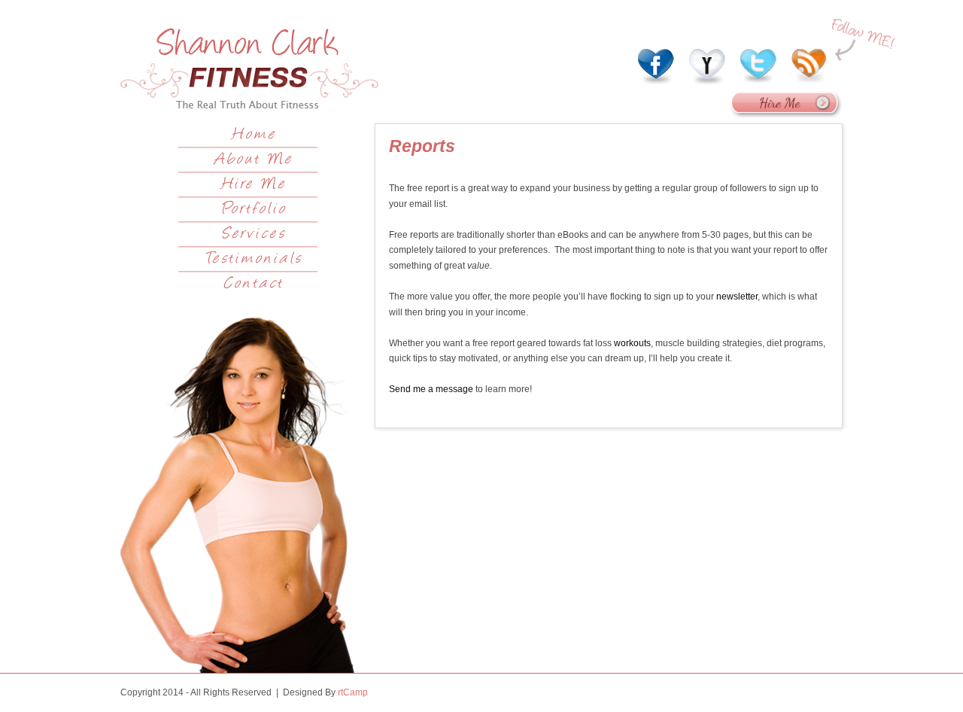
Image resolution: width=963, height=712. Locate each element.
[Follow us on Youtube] (707, 63)
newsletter (737, 296)
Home (254, 135)
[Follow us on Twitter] (758, 63)
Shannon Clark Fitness (249, 68)
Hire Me (253, 185)
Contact (254, 284)
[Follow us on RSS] (809, 63)
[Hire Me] (786, 115)
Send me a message (431, 389)
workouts (632, 343)
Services (254, 235)
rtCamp (353, 692)
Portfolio (254, 210)
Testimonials (253, 259)
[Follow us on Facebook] (656, 63)
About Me (253, 160)
